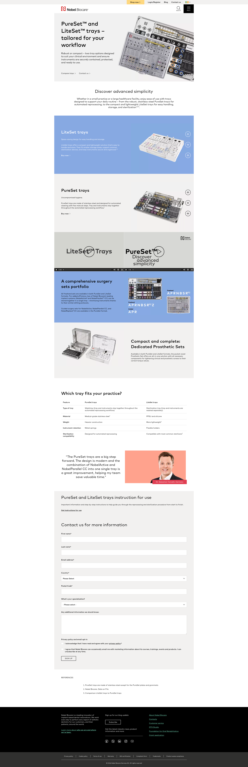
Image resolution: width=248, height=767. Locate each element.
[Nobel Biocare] (71, 8)
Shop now (134, 2)
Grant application (156, 735)
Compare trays (67, 73)
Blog (166, 2)
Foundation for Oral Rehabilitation (164, 731)
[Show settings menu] (118, 269)
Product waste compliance (175, 756)
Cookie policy (83, 756)
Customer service (156, 723)
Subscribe (113, 722)
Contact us (176, 2)
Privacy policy (68, 756)
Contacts (153, 719)
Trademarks (157, 756)
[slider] (87, 269)
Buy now (65, 155)
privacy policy (115, 643)
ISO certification (125, 756)
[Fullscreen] (122, 269)
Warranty (111, 756)
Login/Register (154, 2)
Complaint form (141, 756)
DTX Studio (154, 727)
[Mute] (114, 269)
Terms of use (97, 756)
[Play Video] (56, 269)
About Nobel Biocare (158, 715)
